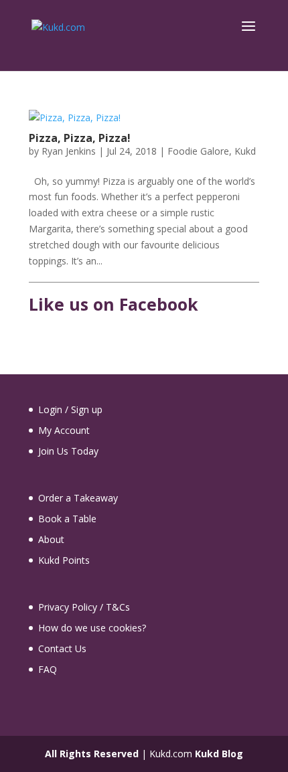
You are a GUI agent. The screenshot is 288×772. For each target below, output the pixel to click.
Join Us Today (68, 451)
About (51, 539)
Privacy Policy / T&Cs (84, 607)
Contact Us (62, 648)
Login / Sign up (70, 409)
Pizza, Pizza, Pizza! (80, 138)
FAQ (47, 669)
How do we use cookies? (92, 627)
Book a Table (67, 518)
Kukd (245, 151)
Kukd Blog (219, 753)
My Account (64, 430)
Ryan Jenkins (69, 151)
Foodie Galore (198, 151)
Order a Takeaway (78, 497)
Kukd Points (64, 560)
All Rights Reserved (92, 753)
